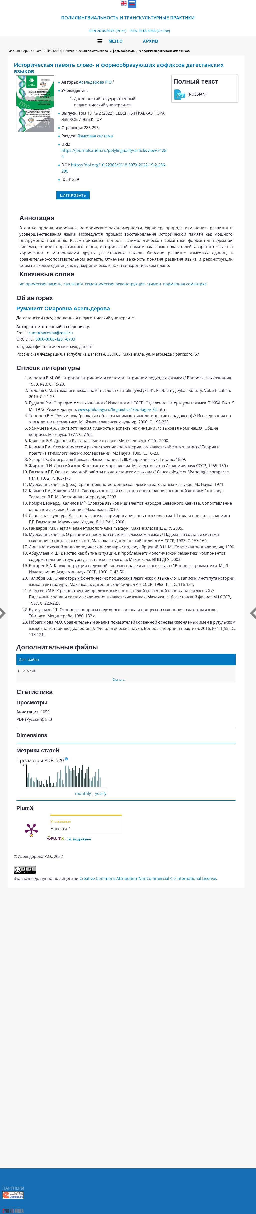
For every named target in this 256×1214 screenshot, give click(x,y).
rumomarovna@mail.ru (51, 333)
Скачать (119, 679)
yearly (100, 793)
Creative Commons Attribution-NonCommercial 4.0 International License (148, 878)
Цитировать (73, 195)
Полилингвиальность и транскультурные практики (128, 18)
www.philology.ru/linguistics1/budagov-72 (117, 409)
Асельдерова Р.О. (96, 82)
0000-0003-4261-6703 (55, 339)
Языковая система (95, 136)
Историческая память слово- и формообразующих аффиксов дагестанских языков (128, 51)
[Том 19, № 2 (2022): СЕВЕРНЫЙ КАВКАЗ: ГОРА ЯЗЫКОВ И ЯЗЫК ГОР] (35, 130)
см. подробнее (79, 838)
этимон (154, 284)
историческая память (41, 284)
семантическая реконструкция (115, 284)
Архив (150, 41)
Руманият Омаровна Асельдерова (63, 308)
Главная (14, 51)
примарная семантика (185, 284)
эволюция (73, 284)
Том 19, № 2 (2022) (49, 51)
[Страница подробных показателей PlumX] (31, 830)
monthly (83, 793)
